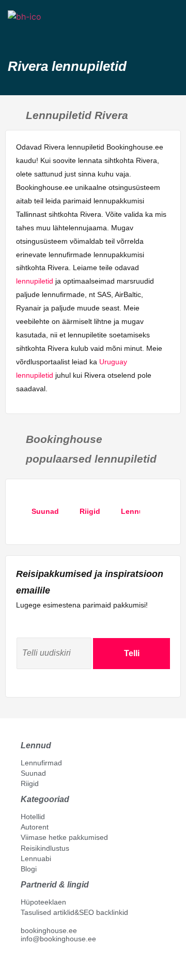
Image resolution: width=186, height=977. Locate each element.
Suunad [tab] (45, 511)
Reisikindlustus (45, 848)
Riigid (30, 783)
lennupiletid (34, 281)
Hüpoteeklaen (43, 902)
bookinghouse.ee (49, 930)
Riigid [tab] (90, 511)
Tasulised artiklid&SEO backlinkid (74, 912)
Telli (132, 653)
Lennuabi (36, 858)
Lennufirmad (41, 763)
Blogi (29, 869)
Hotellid (33, 816)
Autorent (35, 827)
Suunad (33, 773)
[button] (17, 35)
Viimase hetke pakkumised (64, 837)
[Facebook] (25, 962)
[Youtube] (36, 962)
